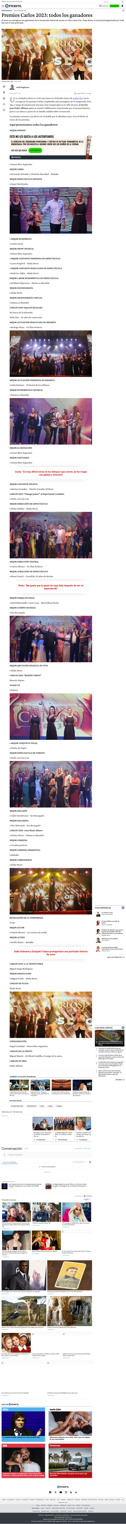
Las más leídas (103, 1027)
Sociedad (31, 1499)
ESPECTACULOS (7, 10)
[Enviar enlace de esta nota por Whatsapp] (4, 98)
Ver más (118, 1079)
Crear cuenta (87, 1148)
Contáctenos (55, 1511)
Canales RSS (36, 1511)
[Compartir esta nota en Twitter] (4, 92)
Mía (74, 1505)
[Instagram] (66, 1492)
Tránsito (90, 1511)
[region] (47, 1172)
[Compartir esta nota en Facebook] (4, 86)
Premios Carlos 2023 (17, 1106)
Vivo (122, 1499)
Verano (50, 1106)
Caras (106, 1499)
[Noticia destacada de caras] (23, 1446)
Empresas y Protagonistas (89, 1499)
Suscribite (114, 6)
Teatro (42, 1106)
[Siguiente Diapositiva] (90, 1130)
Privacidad (63, 1511)
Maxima (92, 1508)
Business (77, 1499)
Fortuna (56, 1505)
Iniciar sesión (78, 1148)
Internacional (40, 1499)
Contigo (48, 1508)
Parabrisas (63, 1505)
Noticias (100, 1499)
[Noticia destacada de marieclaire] (70, 1409)
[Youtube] (61, 1492)
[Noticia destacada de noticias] (23, 1409)
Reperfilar (70, 1499)
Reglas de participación (80, 1511)
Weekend (49, 1505)
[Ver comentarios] (122, 11)
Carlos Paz (78, 98)
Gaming (118, 1499)
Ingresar (105, 6)
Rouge (69, 1505)
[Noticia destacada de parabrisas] (70, 1446)
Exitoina (112, 1499)
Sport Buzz (79, 1508)
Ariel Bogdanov (22, 87)
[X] (55, 1492)
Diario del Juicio (63, 1502)
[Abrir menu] (3, 6)
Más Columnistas (114, 957)
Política (18, 1499)
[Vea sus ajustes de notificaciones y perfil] (122, 6)
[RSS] (71, 1492)
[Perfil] (13, 1404)
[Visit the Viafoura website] (88, 1196)
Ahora (4, 1499)
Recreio (86, 1508)
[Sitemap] (76, 1492)
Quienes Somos (45, 1511)
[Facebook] (50, 1492)
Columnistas (103, 907)
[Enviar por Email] (4, 104)
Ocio (58, 1499)
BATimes (78, 1505)
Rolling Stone (70, 1508)
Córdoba (59, 1106)
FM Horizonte (86, 1505)
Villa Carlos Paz (31, 1106)
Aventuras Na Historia (58, 1508)
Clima (47, 1499)
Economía (25, 1499)
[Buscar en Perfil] (122, 2)
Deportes (53, 1499)
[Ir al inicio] (13, 6)
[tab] (10, 1162)
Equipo (70, 1511)
